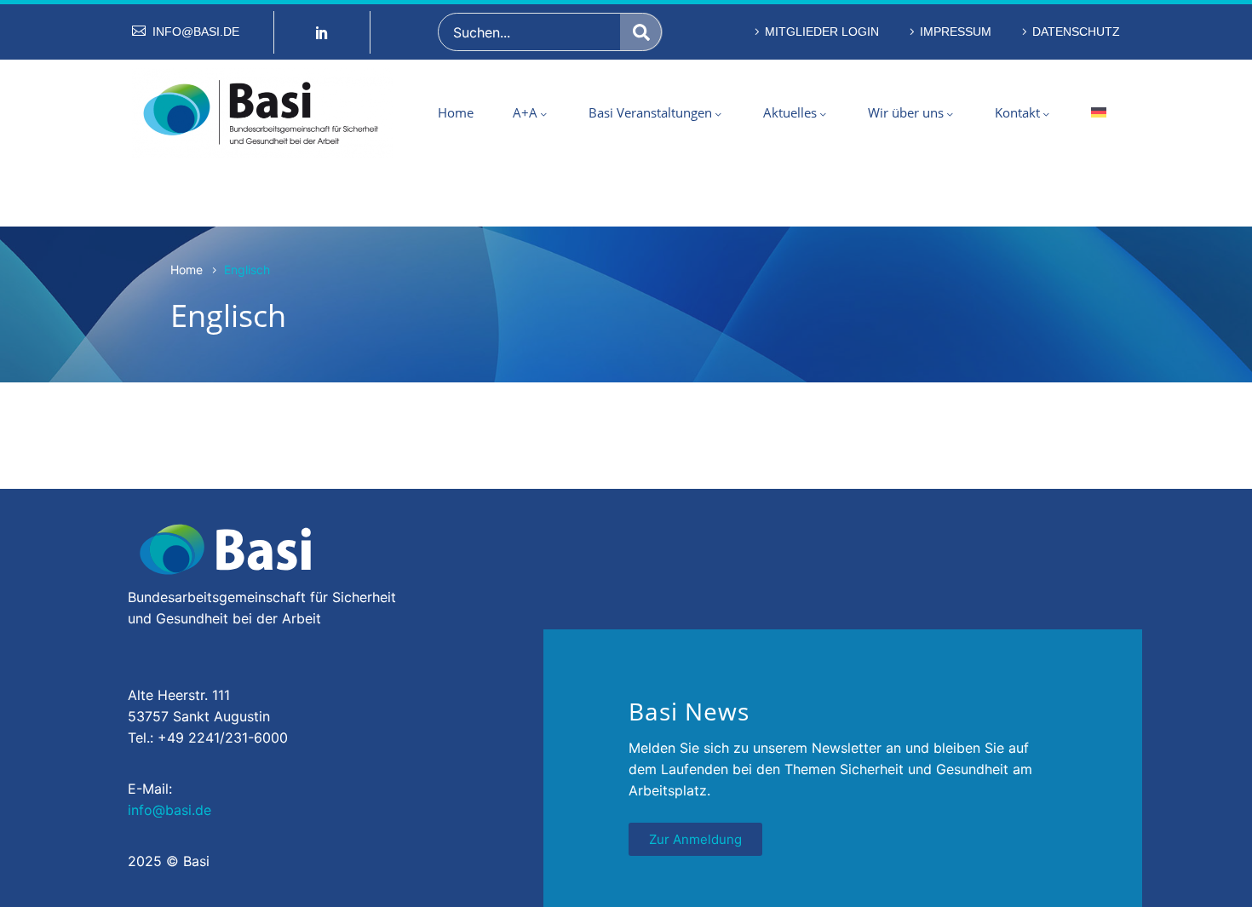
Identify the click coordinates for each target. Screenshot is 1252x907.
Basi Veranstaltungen (650, 112)
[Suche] (641, 32)
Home (456, 112)
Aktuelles (790, 112)
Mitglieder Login (822, 31)
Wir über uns (906, 112)
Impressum (955, 31)
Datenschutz (1076, 31)
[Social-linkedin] (322, 32)
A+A (525, 112)
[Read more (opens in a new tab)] (186, 32)
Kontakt (1017, 112)
